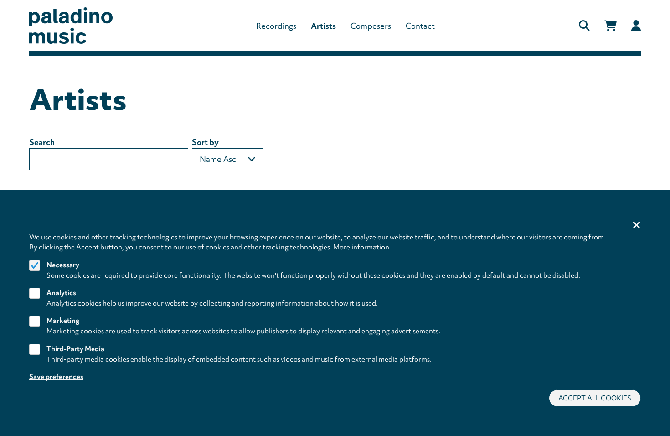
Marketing (62, 321)
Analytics (61, 292)
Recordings (276, 26)
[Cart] (610, 26)
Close (637, 225)
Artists (323, 26)
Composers (370, 26)
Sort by (205, 142)
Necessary (62, 265)
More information (361, 247)
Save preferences (56, 376)
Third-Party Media (75, 348)
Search (42, 142)
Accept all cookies (594, 398)
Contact (420, 26)
